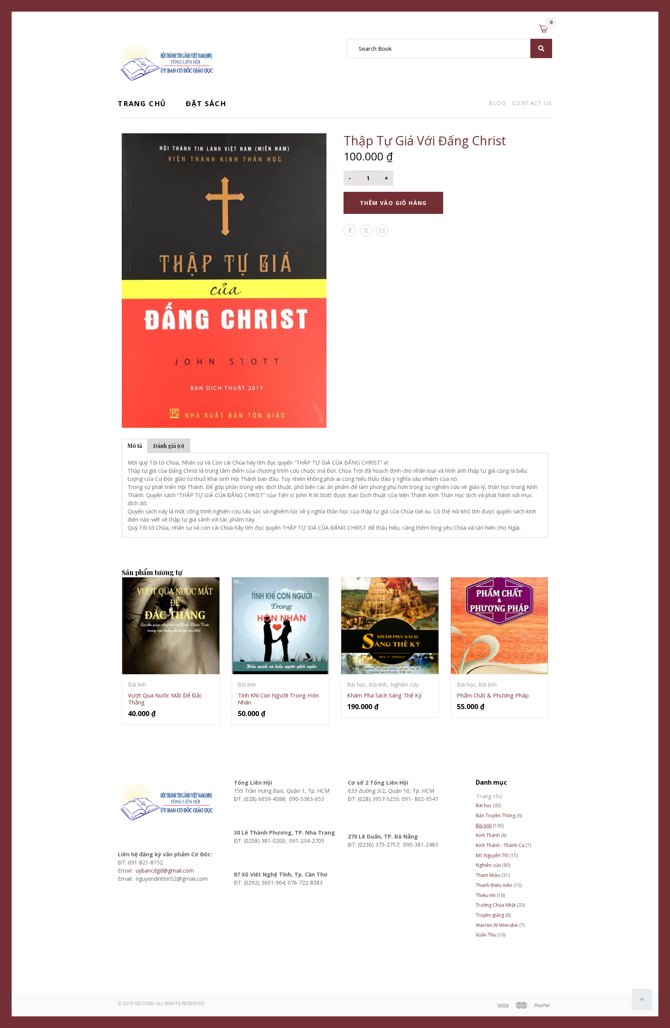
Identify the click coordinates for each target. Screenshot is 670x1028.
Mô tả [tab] (135, 445)
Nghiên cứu (488, 865)
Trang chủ (142, 103)
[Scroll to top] (642, 999)
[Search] (541, 48)
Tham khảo (488, 875)
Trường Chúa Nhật (496, 905)
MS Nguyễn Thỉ (492, 855)
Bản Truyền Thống (495, 815)
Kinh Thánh (488, 835)
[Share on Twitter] (366, 230)
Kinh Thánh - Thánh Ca (500, 845)
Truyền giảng (490, 915)
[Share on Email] (382, 230)
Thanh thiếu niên (494, 885)
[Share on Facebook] (350, 230)
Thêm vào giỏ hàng (393, 203)
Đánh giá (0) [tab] (168, 445)
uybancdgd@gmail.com (165, 870)
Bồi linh (484, 825)
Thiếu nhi (486, 895)
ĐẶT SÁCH (206, 103)
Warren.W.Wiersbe (497, 925)
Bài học (484, 805)
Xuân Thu (486, 935)
